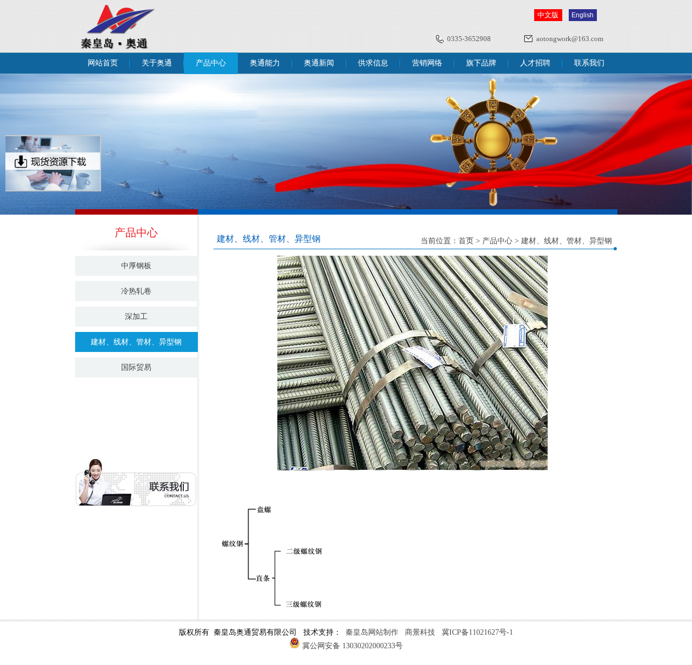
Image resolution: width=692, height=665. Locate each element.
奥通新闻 (319, 63)
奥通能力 (265, 63)
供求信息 (373, 63)
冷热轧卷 (136, 291)
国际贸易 (136, 367)
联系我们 (589, 63)
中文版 (547, 15)
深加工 (136, 316)
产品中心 (211, 63)
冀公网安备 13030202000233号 (352, 646)
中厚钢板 (136, 266)
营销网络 (427, 63)
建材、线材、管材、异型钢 (136, 342)
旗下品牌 (481, 63)
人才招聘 (535, 63)
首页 (466, 241)
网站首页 (103, 63)
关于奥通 (157, 63)
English (582, 15)
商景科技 (420, 632)
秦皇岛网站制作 (371, 632)
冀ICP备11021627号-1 (477, 632)
